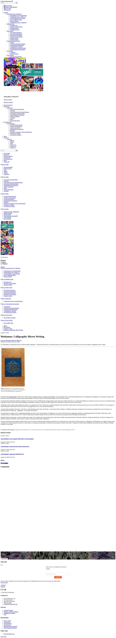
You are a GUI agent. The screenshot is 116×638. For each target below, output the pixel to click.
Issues (11, 119)
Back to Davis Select (6, 315)
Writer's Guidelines (15, 116)
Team (11, 143)
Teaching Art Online (15, 133)
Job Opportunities (8, 167)
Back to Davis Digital (7, 320)
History (12, 142)
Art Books (12, 52)
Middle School (10, 24)
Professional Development (13, 41)
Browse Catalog (8, 99)
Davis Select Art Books (9, 317)
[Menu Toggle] (12, 1)
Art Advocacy (7, 625)
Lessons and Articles (15, 127)
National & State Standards (10, 626)
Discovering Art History (16, 35)
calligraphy (8, 340)
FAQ (5, 614)
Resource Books (14, 21)
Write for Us (13, 145)
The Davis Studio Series (16, 34)
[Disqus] (58, 489)
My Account (8, 8)
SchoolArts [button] (6, 106)
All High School (14, 39)
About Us (9, 139)
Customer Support (8, 610)
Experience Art (14, 25)
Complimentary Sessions (16, 46)
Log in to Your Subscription (17, 109)
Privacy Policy (7, 620)
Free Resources (11, 123)
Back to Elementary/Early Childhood (10, 268)
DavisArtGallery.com (9, 634)
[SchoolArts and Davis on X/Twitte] (2, 589)
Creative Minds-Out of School (17, 18)
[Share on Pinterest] (3, 463)
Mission (12, 140)
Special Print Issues (15, 120)
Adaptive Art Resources (16, 126)
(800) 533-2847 (8, 602)
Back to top (3, 636)
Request (3, 267)
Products (6, 154)
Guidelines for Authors (9, 613)
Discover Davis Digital (16, 56)
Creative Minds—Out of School (12, 273)
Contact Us (8, 10)
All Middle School (14, 29)
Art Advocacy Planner (15, 135)
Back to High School (6, 287)
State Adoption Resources (10, 628)
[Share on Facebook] (1, 463)
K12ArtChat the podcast (16, 125)
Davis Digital (8, 5)
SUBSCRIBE (4, 558)
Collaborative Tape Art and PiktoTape (13, 301)
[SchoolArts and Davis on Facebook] (1, 589)
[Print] (7, 463)
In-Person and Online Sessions (17, 44)
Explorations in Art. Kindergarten (12, 271)
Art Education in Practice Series (18, 48)
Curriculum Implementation (17, 45)
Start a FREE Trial (8, 323)
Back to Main (5, 164)
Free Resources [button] (7, 122)
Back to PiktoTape (6, 298)
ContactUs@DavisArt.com (10, 604)
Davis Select (10, 51)
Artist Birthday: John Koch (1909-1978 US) (12, 454)
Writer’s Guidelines (8, 186)
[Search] (17, 150)
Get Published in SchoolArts (17, 115)
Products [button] (6, 12)
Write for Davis (7, 168)
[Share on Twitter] (2, 463)
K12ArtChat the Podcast (10, 196)
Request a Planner (8, 102)
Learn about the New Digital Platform (19, 112)
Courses (12, 42)
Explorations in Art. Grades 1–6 (12, 272)
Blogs (5, 136)
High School (10, 31)
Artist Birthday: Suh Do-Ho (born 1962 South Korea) (15, 446)
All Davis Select (14, 53)
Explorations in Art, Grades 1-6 (18, 17)
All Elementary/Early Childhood (18, 22)
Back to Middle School (7, 279)
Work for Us (13, 146)
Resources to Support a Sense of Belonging (21, 132)
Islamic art (18, 340)
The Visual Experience (15, 32)
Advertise (12, 118)
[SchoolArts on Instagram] (4, 589)
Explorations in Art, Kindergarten (18, 15)
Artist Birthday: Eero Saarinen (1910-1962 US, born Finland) (17, 438)
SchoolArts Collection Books (17, 113)
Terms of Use (7, 622)
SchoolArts (10, 108)
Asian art (3, 340)
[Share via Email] (6, 463)
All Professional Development (17, 49)
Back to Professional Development (10, 304)
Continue (3, 585)
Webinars (12, 130)
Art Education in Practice (10, 312)
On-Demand (7, 306)
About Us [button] (6, 137)
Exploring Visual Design (16, 26)
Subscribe (12, 110)
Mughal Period (12, 396)
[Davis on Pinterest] (5, 589)
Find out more (4, 582)
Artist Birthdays (8, 623)
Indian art (13, 340)
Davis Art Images (8, 105)
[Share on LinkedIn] (5, 463)
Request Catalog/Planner (11, 7)
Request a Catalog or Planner (11, 611)
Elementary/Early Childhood (14, 14)
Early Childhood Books (16, 19)
